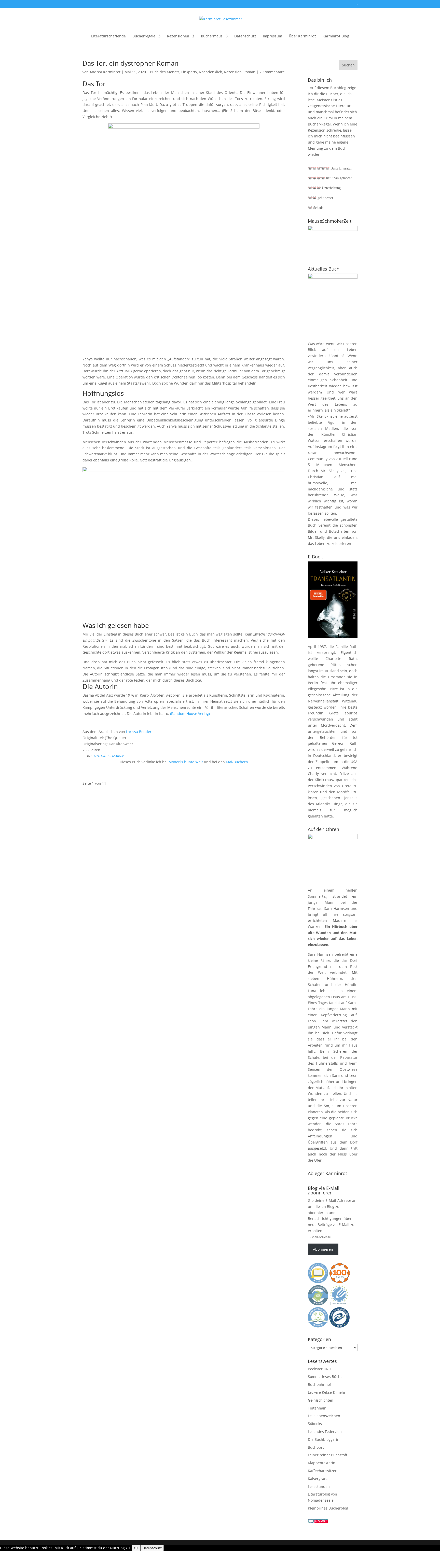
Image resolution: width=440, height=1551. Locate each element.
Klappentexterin (321, 1462)
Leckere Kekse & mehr (327, 1392)
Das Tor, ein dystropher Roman (130, 63)
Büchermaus (212, 36)
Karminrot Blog (336, 36)
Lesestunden (319, 1486)
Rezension (233, 71)
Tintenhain (317, 1408)
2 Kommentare (272, 71)
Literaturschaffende (108, 36)
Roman (249, 71)
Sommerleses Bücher (326, 1376)
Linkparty (189, 71)
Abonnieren (323, 1249)
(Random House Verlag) (190, 713)
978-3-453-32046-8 (108, 755)
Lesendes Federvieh (325, 1431)
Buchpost (316, 1447)
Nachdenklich (210, 71)
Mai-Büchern (236, 761)
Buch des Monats (165, 71)
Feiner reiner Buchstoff (327, 1455)
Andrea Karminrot (105, 71)
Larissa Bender (139, 731)
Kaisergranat (319, 1478)
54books (315, 1423)
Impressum (272, 36)
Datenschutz (245, 36)
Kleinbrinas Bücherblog (328, 1508)
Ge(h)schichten (320, 1400)
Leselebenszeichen (324, 1415)
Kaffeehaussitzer (322, 1470)
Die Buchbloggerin (323, 1439)
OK (136, 1548)
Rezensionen (178, 36)
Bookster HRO (319, 1368)
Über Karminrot (302, 36)
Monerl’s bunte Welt (186, 761)
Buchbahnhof (319, 1384)
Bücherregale (143, 36)
